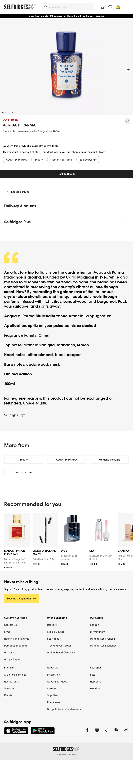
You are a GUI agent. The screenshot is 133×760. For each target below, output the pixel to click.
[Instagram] (97, 732)
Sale (92, 674)
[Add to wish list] (127, 121)
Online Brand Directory (61, 652)
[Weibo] (126, 732)
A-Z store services (15, 674)
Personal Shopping (15, 645)
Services (9, 688)
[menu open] (125, 6)
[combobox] (70, 7)
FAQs (7, 631)
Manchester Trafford (102, 638)
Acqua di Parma (108, 272)
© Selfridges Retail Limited (66, 754)
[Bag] (117, 6)
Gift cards (10, 652)
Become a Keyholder (19, 598)
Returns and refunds (16, 638)
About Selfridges (57, 681)
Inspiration (53, 674)
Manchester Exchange (103, 645)
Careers (52, 688)
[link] (16, 560)
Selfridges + (54, 638)
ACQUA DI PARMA (19, 125)
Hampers (95, 681)
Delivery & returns (20, 205)
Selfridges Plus (17, 221)
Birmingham (97, 631)
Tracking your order (59, 645)
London (94, 624)
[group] (66, 542)
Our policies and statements (64, 709)
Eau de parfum (20, 191)
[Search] (45, 6)
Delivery (52, 624)
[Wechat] (116, 732)
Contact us (10, 624)
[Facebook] (87, 732)
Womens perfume (109, 459)
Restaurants (11, 681)
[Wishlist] (110, 6)
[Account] (102, 6)
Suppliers (53, 695)
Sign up (100, 16)
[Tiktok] (106, 732)
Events (8, 695)
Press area (53, 702)
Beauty (23, 459)
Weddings (96, 688)
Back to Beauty (67, 174)
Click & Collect (55, 631)
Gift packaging (12, 659)
